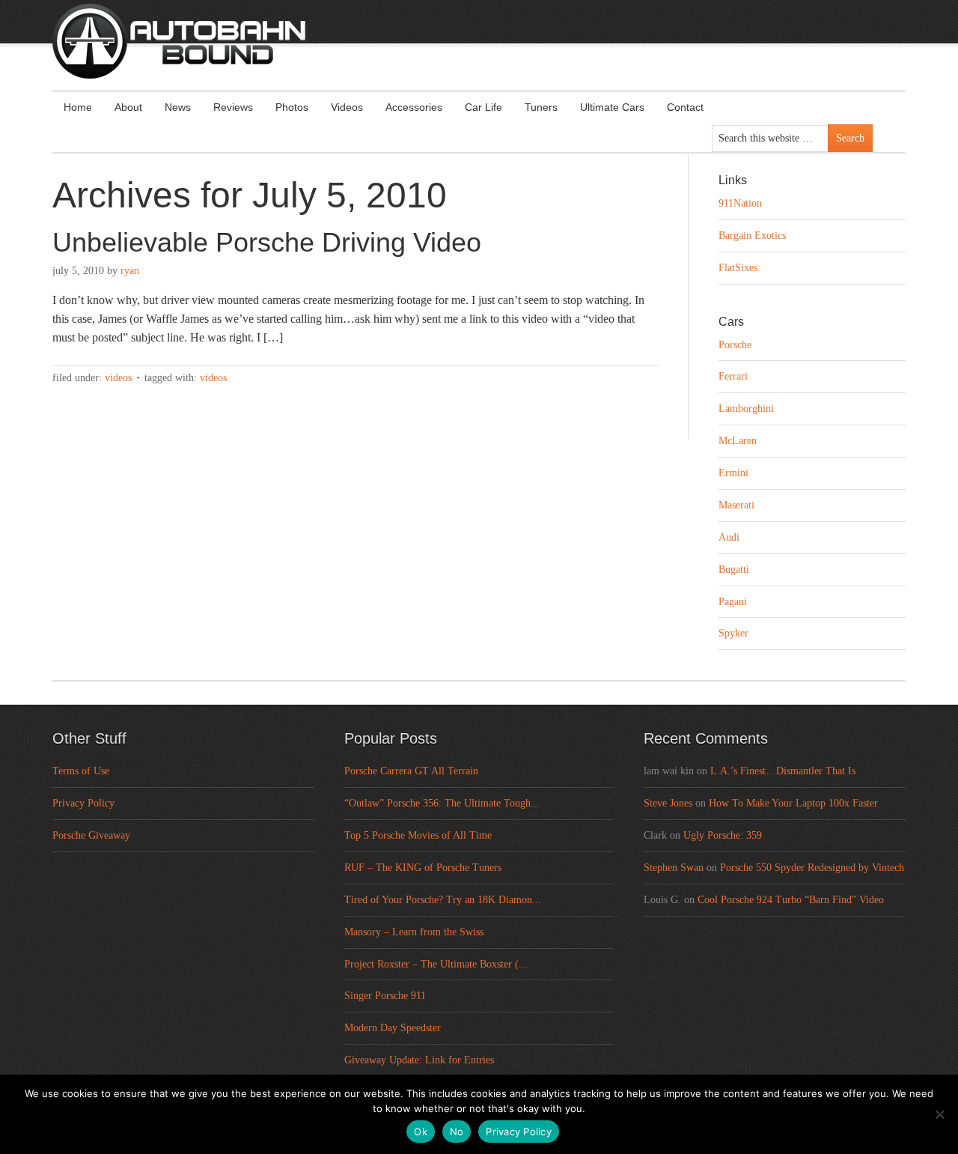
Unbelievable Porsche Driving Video (266, 242)
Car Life (483, 107)
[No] (939, 1114)
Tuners (541, 107)
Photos (291, 107)
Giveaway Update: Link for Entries (419, 1060)
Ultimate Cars (612, 107)
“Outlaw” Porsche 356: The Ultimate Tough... (442, 803)
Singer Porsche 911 (385, 995)
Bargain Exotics (752, 235)
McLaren (737, 440)
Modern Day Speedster (392, 1027)
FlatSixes (737, 267)
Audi (728, 537)
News (178, 107)
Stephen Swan (674, 867)
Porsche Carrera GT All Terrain (411, 771)
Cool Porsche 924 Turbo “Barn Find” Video (791, 899)
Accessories (413, 107)
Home (78, 107)
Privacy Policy (83, 803)
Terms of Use (80, 771)
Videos (347, 107)
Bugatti (733, 569)
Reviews (233, 107)
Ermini (733, 473)
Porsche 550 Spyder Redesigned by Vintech (812, 867)
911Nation (740, 203)
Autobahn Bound (503, 54)
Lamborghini (746, 408)
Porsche (734, 344)
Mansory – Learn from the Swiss (413, 932)
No (457, 1132)
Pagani (732, 601)
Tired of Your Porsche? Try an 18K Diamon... (442, 899)
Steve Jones (668, 803)
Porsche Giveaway (91, 835)
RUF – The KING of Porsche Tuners (422, 867)
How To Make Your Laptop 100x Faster (793, 803)
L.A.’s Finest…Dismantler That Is (782, 771)
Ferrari (733, 376)
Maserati (736, 505)
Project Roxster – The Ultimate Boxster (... (436, 964)
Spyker (733, 633)
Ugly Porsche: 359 (722, 835)
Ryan (129, 270)
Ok (420, 1132)
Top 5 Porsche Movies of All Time (418, 835)
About (128, 107)
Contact (685, 107)
